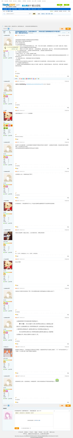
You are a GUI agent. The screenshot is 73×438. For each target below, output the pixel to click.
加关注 (6, 57)
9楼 (16, 317)
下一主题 (64, 32)
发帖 (68, 28)
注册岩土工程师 (8, 26)
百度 (33, 78)
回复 (62, 28)
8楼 (16, 288)
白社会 (36, 78)
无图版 (36, 432)
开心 (26, 78)
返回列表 (5, 28)
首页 (2, 1)
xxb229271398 (7, 229)
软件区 (25, 9)
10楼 (16, 346)
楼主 (16, 35)
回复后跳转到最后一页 (26, 428)
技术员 (4, 92)
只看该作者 (67, 81)
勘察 (49, 13)
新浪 (21, 78)
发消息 (10, 57)
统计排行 (65, 11)
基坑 (52, 13)
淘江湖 (19, 78)
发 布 (17, 428)
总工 (4, 122)
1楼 (16, 81)
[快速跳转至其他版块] (2, 26)
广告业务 (31, 432)
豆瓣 (30, 78)
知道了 (17, 49)
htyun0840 (6, 200)
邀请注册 (56, 11)
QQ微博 (23, 78)
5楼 (16, 200)
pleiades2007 (7, 35)
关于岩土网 (20, 432)
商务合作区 (34, 9)
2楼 (16, 110)
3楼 (16, 142)
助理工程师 (5, 241)
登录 (60, 4)
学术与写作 (14, 9)
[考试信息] (18, 31)
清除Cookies (52, 432)
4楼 (16, 171)
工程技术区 (20, 9)
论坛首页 (5, 9)
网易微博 (31, 78)
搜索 (34, 13)
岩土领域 (39, 1)
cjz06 (5, 110)
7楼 (16, 259)
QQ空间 (24, 78)
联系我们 (26, 432)
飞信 (38, 78)
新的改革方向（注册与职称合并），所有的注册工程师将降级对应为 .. (25, 26)
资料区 (29, 9)
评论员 (10, 1)
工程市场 (24, 1)
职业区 (9, 9)
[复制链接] (31, 33)
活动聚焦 (60, 11)
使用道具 (67, 35)
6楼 (16, 229)
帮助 (69, 11)
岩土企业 (44, 1)
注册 (66, 4)
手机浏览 (40, 432)
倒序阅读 (63, 35)
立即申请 (13, 49)
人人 (28, 78)
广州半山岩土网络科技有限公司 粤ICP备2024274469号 (47, 436)
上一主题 (63, 32)
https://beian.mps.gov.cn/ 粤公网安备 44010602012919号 (26, 436)
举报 (68, 76)
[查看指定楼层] (68, 32)
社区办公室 (39, 9)
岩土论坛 (15, 1)
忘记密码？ (64, 6)
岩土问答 (29, 1)
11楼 (16, 376)
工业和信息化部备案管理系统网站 (36, 437)
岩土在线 (6, 1)
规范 (47, 13)
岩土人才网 (34, 1)
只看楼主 (59, 35)
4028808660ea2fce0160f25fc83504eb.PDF (34, 84)
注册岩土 (19, 1)
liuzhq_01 (6, 346)
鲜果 (35, 78)
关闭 (18, 46)
